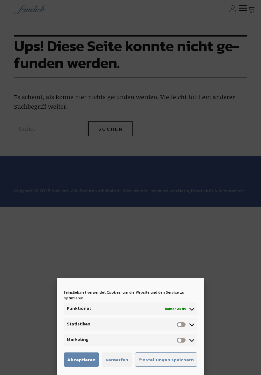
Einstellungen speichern (166, 359)
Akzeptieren (81, 359)
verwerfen (117, 359)
